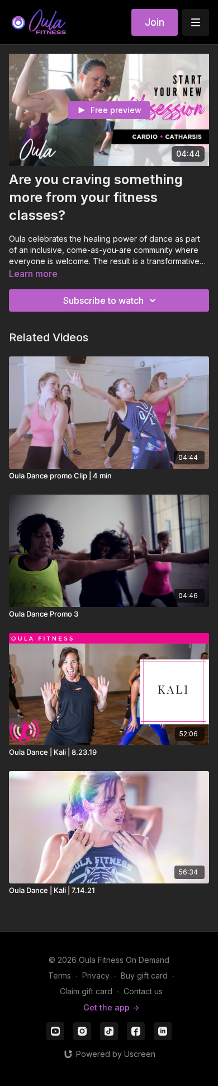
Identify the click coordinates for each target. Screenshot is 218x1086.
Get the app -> (111, 1007)
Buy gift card (144, 975)
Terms (59, 975)
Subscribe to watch (103, 300)
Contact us (143, 991)
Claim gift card (86, 991)
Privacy (96, 975)
